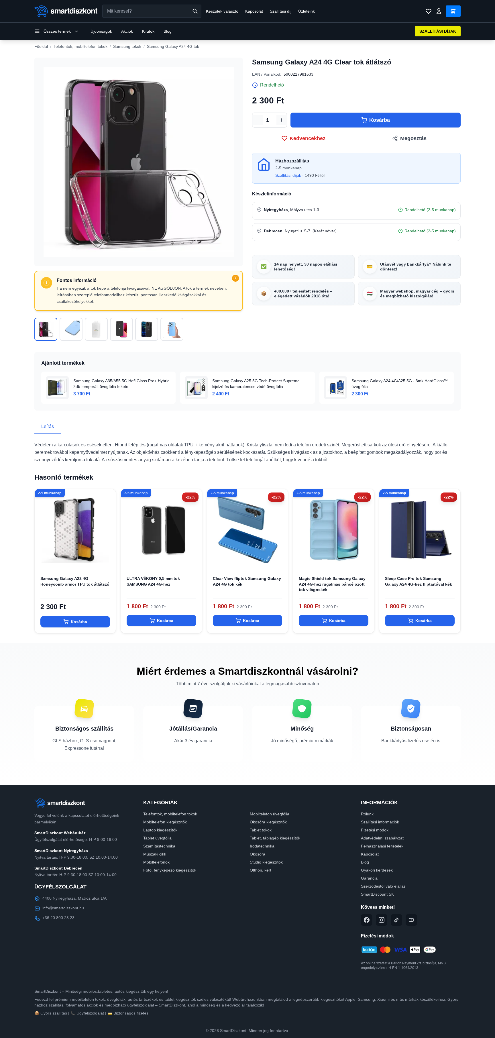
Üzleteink (306, 11)
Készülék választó (222, 11)
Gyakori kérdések (377, 870)
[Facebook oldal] (366, 920)
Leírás (47, 426)
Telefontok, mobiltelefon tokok (80, 46)
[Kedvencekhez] (106, 561)
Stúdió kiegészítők (266, 862)
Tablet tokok (261, 830)
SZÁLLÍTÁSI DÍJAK (437, 31)
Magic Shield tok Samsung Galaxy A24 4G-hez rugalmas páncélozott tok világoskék (332, 584)
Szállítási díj (280, 11)
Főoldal (41, 46)
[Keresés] (195, 11)
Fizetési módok (374, 830)
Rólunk (367, 814)
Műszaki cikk (154, 854)
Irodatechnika (262, 846)
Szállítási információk (380, 822)
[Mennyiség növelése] (281, 120)
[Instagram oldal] (381, 920)
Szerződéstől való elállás (383, 886)
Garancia (369, 878)
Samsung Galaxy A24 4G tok (173, 46)
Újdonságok (101, 31)
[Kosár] (453, 11)
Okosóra (257, 854)
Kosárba (379, 120)
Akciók (127, 31)
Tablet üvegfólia (157, 838)
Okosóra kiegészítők (268, 822)
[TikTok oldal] (396, 920)
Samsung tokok (127, 46)
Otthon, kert (260, 870)
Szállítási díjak (288, 175)
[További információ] (235, 278)
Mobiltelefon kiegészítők (165, 822)
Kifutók (148, 31)
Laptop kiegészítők (160, 830)
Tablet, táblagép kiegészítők (275, 838)
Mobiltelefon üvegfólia (269, 814)
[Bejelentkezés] (438, 11)
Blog (168, 31)
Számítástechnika (159, 846)
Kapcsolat (254, 11)
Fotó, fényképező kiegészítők (169, 870)
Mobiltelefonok (156, 862)
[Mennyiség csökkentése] (257, 120)
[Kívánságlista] (428, 11)
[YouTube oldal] (411, 920)
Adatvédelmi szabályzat (382, 838)
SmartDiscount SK (377, 894)
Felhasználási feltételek (382, 846)
